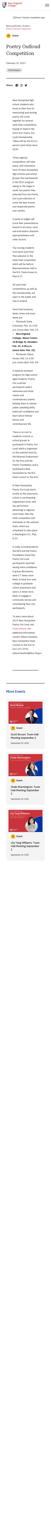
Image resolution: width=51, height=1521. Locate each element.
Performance (14, 70)
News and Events (13, 26)
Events (26, 26)
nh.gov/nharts (19, 628)
